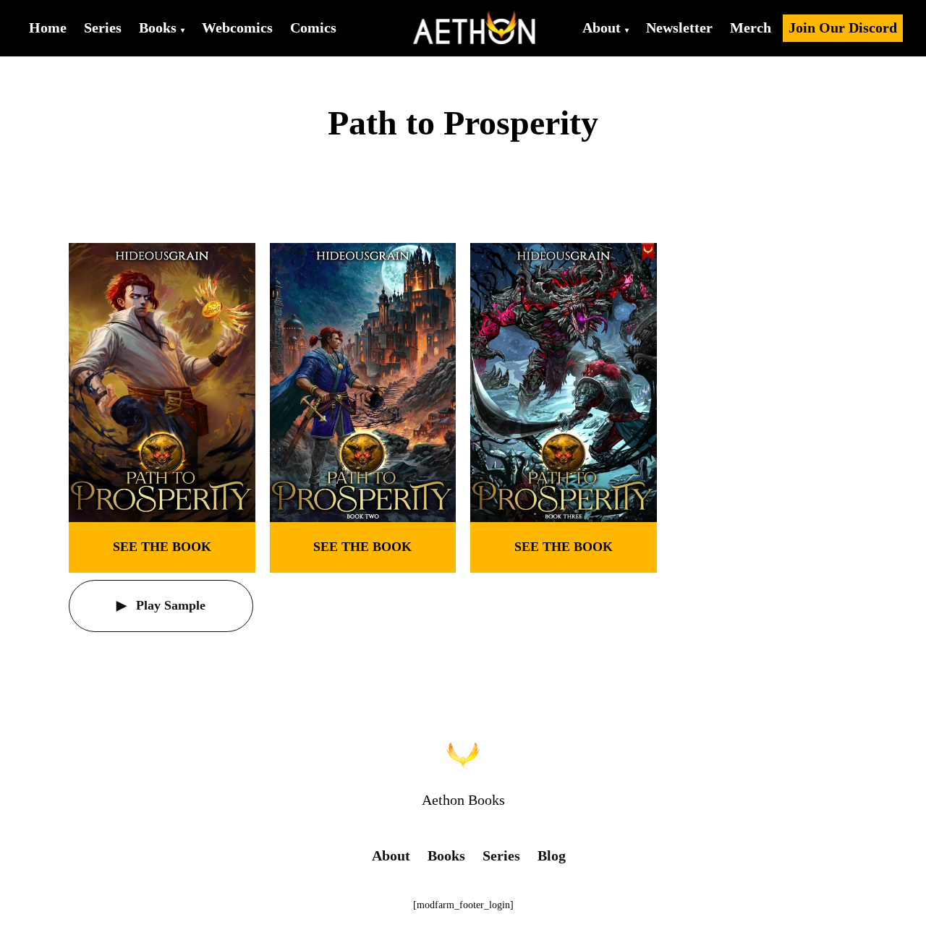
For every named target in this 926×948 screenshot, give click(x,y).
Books (158, 27)
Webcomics (237, 27)
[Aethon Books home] (463, 755)
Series (103, 27)
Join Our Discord (843, 27)
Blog (552, 855)
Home (48, 27)
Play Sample (168, 605)
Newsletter (679, 27)
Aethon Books (463, 800)
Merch (750, 27)
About (601, 27)
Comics (313, 27)
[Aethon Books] (475, 28)
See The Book (162, 546)
